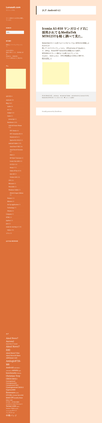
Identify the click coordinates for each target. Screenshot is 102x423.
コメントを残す (69, 97)
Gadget (9, 113)
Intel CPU (10, 397)
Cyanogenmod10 (11, 383)
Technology (10, 208)
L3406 (11, 400)
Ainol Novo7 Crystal (11, 344)
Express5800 (10, 390)
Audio (9, 106)
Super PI (20, 404)
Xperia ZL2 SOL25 (15, 140)
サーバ (14, 410)
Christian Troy (13, 375)
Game (9, 116)
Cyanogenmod (10, 381)
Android (8, 100)
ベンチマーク (10, 413)
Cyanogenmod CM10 (12, 385)
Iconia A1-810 (85, 96)
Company (9, 214)
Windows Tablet (13, 190)
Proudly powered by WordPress (52, 111)
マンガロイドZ (58, 97)
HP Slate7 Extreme (15, 158)
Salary (9, 230)
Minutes (9, 201)
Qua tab (12, 174)
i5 (12, 395)
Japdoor (8, 220)
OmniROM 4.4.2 (9, 404)
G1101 (17, 393)
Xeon (13, 408)
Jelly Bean (19, 398)
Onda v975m (16, 404)
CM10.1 (14, 379)
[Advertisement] (16, 79)
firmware (10, 392)
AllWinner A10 (11, 358)
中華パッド (11, 415)
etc (8, 109)
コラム (8, 233)
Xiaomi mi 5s (14, 137)
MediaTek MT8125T (48, 97)
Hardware (10, 122)
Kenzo (57, 96)
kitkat (7, 400)
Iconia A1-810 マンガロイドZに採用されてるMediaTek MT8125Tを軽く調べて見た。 (65, 32)
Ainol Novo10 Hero (13, 355)
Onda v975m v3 (14, 171)
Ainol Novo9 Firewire (16, 150)
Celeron (19, 373)
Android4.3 (17, 368)
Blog (7, 103)
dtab (11, 155)
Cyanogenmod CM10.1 (15, 387)
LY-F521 (12, 164)
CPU (10, 180)
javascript (12, 119)
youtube (16, 408)
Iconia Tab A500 (15, 161)
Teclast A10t (13, 177)
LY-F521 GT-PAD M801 (12, 402)
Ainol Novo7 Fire (12, 353)
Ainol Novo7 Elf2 (15, 146)
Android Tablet (13, 143)
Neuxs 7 (12, 167)
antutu (15, 370)
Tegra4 (17, 406)
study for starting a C (12, 227)
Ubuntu (9, 211)
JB (14, 398)
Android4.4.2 (9, 370)
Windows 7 (8, 408)
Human (9, 198)
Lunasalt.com (13, 7)
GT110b (9, 395)
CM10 (8, 379)
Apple (19, 370)
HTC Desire (13, 130)
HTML (8, 217)
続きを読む (47, 58)
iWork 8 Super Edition (16, 193)
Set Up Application (12, 204)
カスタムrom (9, 410)
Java (7, 224)
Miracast (11, 183)
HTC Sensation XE (15, 134)
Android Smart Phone (15, 125)
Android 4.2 (76, 96)
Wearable (12, 187)
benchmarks (11, 373)
